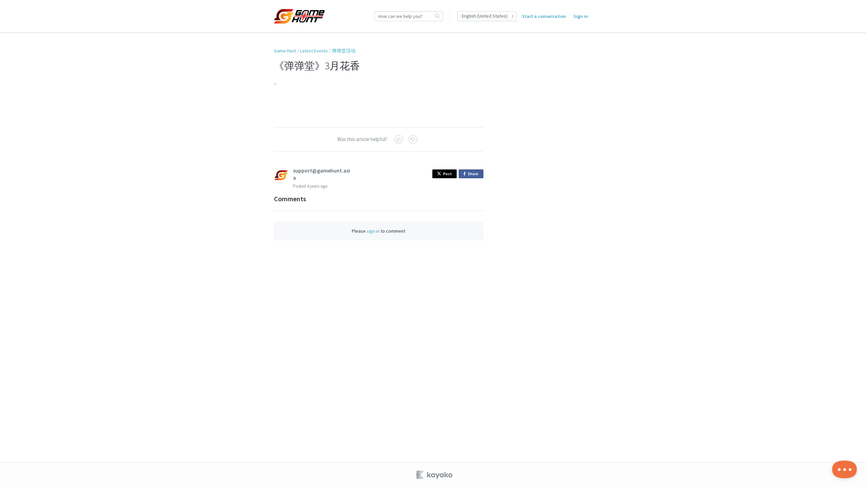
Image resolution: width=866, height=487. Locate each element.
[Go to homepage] (299, 16)
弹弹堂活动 (344, 51)
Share (474, 174)
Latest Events (314, 51)
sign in (373, 231)
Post (447, 173)
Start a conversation (544, 16)
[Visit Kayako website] (435, 475)
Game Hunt (285, 51)
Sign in (580, 16)
